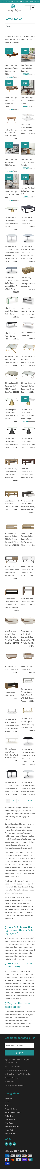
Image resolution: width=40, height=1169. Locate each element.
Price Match (9, 1123)
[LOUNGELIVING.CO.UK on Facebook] (6, 1144)
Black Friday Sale (10, 1133)
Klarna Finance (10, 1119)
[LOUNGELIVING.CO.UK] (13, 9)
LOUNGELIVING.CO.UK (18, 1151)
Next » (30, 801)
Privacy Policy (9, 1130)
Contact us (8, 1098)
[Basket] (32, 7)
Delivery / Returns (11, 1109)
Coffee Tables (13, 19)
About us (8, 1102)
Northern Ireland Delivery (13, 1112)
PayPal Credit (9, 1116)
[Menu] (27, 7)
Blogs (6, 1105)
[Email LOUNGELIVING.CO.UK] (14, 1144)
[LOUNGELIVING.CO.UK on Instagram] (10, 1144)
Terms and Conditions (12, 1126)
